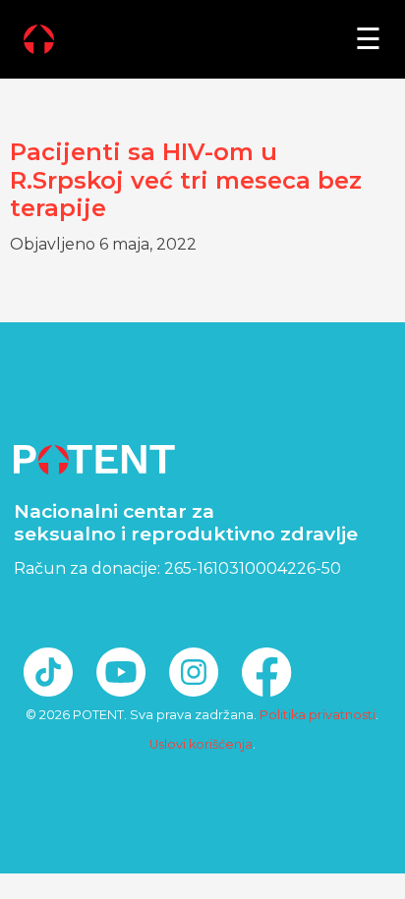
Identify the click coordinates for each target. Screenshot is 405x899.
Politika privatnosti (318, 714)
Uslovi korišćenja (201, 744)
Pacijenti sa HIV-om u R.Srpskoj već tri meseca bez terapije (186, 180)
